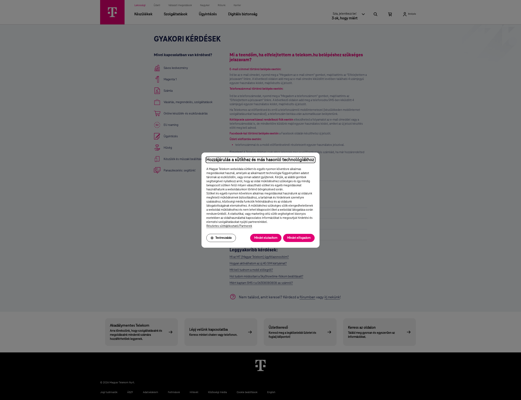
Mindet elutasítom (265, 238)
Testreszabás (223, 238)
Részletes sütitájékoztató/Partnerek (229, 226)
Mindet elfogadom (299, 238)
